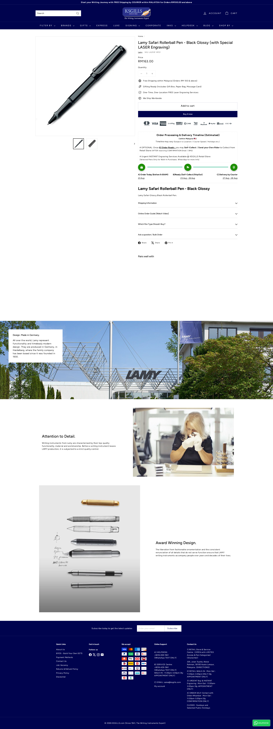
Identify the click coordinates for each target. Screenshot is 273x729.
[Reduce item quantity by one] (141, 73)
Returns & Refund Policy (67, 669)
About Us (60, 649)
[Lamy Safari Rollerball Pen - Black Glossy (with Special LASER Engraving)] (187, 270)
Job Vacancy (62, 665)
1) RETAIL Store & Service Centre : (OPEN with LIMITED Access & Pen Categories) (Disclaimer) (200, 653)
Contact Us (61, 661)
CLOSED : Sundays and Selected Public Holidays (198, 706)
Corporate (153, 25)
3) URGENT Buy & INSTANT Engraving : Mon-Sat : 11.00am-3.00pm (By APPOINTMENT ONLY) (201, 685)
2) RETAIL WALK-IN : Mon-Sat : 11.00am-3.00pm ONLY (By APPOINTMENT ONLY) (201, 674)
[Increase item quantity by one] (152, 73)
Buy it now (188, 114)
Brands (66, 25)
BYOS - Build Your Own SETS (69, 653)
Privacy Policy (62, 673)
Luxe (116, 25)
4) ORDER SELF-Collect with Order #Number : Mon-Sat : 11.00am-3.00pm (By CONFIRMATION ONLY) (200, 697)
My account (159, 686)
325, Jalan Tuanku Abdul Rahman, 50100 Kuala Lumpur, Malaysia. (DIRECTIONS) (200, 664)
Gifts (84, 25)
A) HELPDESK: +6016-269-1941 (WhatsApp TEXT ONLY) (165, 655)
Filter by (46, 25)
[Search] (77, 13)
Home (140, 36)
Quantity (142, 67)
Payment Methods (64, 657)
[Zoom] (85, 86)
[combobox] (58, 13)
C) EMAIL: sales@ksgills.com (167, 682)
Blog (207, 25)
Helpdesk (189, 25)
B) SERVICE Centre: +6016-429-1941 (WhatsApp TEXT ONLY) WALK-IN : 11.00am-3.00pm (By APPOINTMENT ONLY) (168, 670)
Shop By (225, 25)
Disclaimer (61, 677)
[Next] (133, 143)
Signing (132, 25)
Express (102, 25)
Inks (170, 25)
